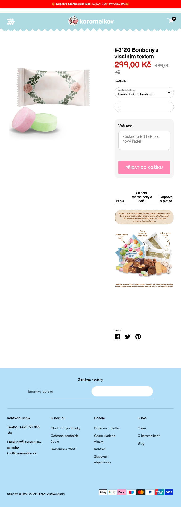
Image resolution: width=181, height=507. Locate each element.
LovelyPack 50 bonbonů (135, 94)
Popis (120, 201)
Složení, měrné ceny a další (142, 197)
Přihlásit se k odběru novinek (122, 391)
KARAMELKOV (36, 494)
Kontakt (99, 449)
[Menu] (11, 21)
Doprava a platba (166, 199)
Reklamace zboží (63, 449)
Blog (141, 444)
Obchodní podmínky (65, 428)
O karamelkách (149, 436)
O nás (142, 428)
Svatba (123, 81)
